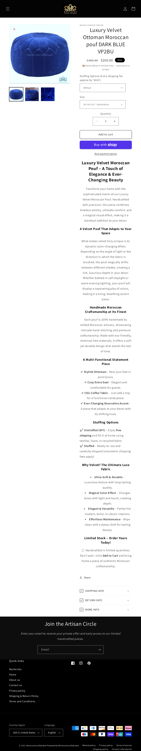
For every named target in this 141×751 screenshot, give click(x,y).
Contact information (122, 749)
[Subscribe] (99, 649)
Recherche (15, 669)
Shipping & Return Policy (23, 696)
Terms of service (124, 745)
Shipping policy (100, 749)
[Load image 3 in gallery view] (48, 94)
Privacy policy (17, 690)
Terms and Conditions (22, 701)
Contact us (15, 685)
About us (14, 679)
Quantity (105, 113)
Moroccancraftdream (36, 745)
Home (12, 674)
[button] (8, 9)
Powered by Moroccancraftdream (63, 745)
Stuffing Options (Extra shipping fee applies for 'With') (101, 78)
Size (82, 97)
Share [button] (87, 577)
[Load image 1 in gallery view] (16, 94)
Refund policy (88, 745)
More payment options (106, 153)
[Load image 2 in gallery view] (32, 94)
